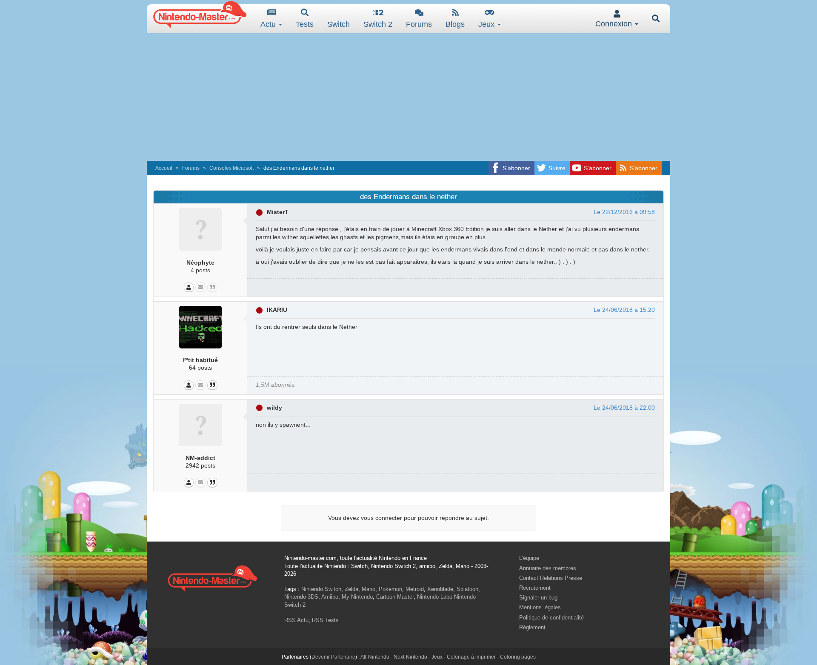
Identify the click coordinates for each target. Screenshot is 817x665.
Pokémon (390, 589)
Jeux (487, 24)
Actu (269, 24)
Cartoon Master (395, 597)
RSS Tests (325, 620)
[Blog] (212, 287)
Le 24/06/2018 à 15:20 (624, 309)
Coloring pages (518, 657)
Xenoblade (440, 589)
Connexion (614, 24)
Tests (305, 24)
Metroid (415, 589)
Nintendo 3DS (301, 597)
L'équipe (529, 558)
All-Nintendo (374, 657)
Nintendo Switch (321, 589)
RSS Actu (296, 620)
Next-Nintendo (410, 657)
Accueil (163, 168)
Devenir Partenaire (333, 657)
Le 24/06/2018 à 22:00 (624, 407)
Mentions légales (540, 607)
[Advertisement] (408, 97)
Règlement (532, 627)
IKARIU (277, 309)
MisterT (278, 211)
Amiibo (329, 597)
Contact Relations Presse (550, 578)
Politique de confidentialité (551, 617)
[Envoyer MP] (200, 287)
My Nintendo (357, 597)
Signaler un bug (538, 597)
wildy (274, 407)
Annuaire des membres (547, 568)
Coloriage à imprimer (471, 657)
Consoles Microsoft (231, 168)
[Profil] (189, 287)
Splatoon (467, 589)
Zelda (351, 589)
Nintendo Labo (434, 597)
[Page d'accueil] (212, 577)
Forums (419, 24)
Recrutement (535, 588)
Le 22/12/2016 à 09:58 (624, 211)
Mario (368, 589)
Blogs (455, 24)
